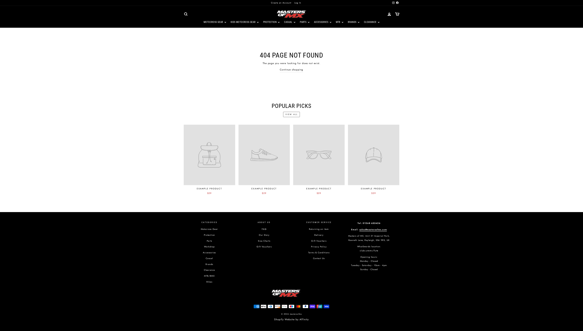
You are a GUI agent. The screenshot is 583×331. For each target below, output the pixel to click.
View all (291, 114)
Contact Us (319, 258)
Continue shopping (291, 69)
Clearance (370, 22)
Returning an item (319, 229)
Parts (303, 22)
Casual (288, 22)
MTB (338, 22)
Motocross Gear (214, 22)
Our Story (264, 234)
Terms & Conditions (318, 252)
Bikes (209, 281)
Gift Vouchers (264, 246)
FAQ (264, 229)
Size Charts (264, 240)
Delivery (318, 234)
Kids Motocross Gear (243, 22)
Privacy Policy (319, 246)
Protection (270, 22)
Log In (297, 2)
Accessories (321, 22)
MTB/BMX (209, 275)
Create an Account (281, 2)
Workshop (209, 246)
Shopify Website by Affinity (291, 319)
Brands (352, 22)
